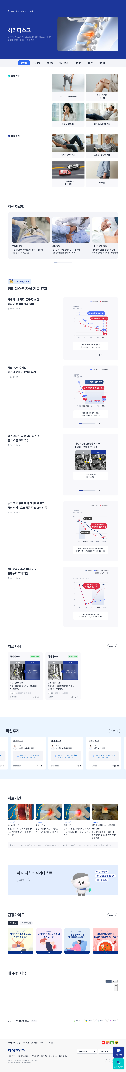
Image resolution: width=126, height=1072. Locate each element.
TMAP (114, 1021)
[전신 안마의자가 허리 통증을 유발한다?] (77, 941)
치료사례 (78, 63)
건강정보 (13, 923)
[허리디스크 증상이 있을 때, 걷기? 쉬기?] (49, 941)
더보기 (111, 646)
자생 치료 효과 (64, 63)
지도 (108, 981)
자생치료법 (49, 63)
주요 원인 (36, 63)
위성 (114, 981)
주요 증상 (24, 63)
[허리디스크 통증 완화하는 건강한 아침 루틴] (20, 941)
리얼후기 (90, 63)
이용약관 (26, 1043)
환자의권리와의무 (37, 1043)
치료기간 (102, 63)
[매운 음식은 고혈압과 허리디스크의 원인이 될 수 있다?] (105, 941)
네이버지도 (78, 1021)
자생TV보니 (26, 923)
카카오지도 (90, 1021)
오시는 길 (49, 1043)
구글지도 (102, 1021)
